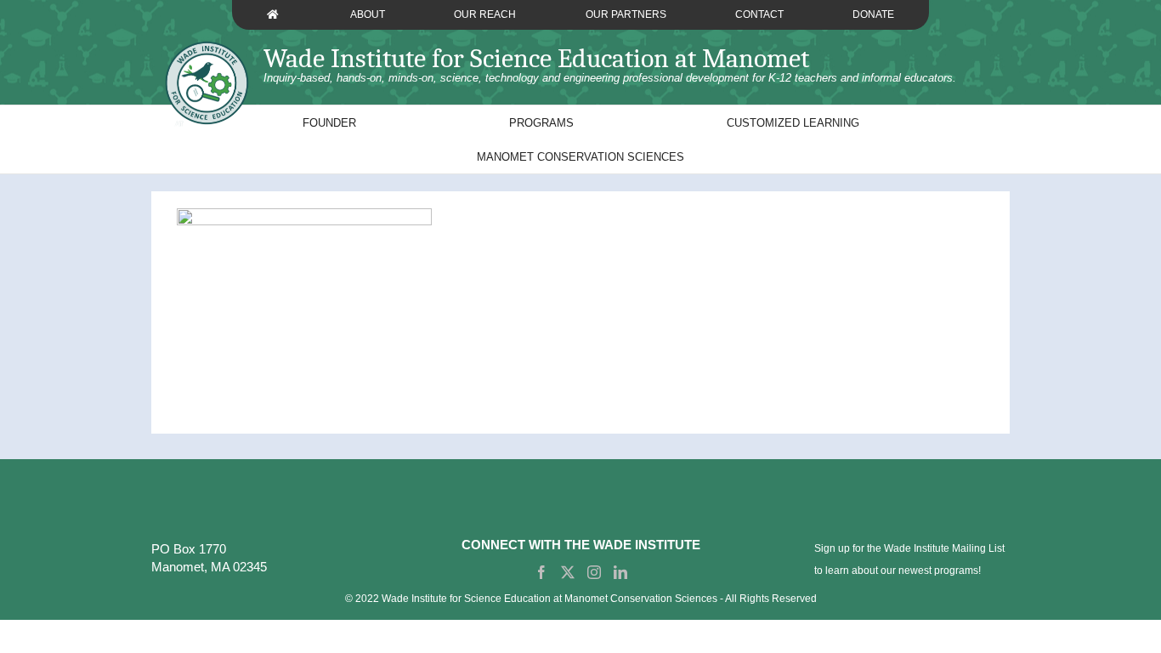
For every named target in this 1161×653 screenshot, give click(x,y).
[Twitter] (568, 572)
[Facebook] (541, 572)
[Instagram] (594, 572)
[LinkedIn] (620, 572)
